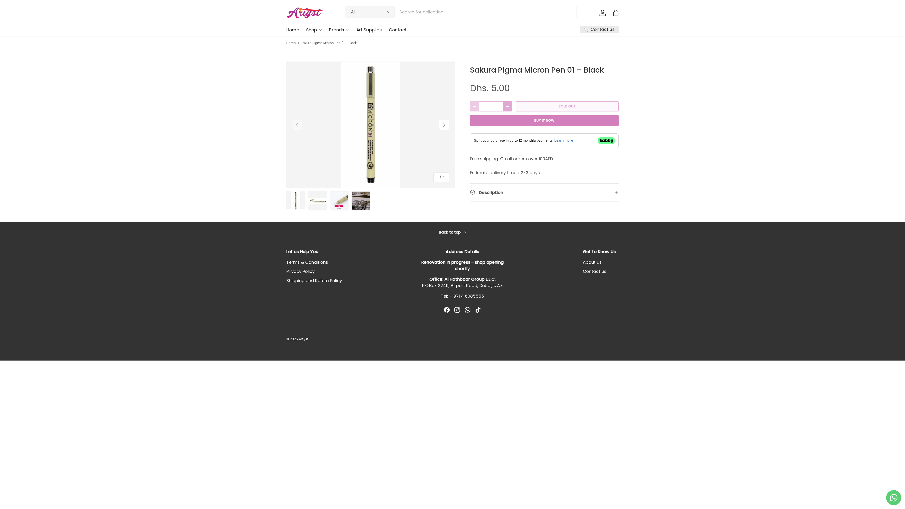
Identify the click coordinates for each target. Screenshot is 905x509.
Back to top (450, 232)
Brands (336, 30)
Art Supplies (369, 30)
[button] (616, 13)
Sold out (567, 106)
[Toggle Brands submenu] (347, 30)
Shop (311, 30)
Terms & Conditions (307, 262)
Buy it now (544, 120)
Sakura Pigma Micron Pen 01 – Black (329, 43)
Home (292, 30)
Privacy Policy (300, 271)
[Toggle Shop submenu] (320, 30)
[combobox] (460, 12)
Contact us (594, 271)
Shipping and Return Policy (314, 280)
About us (592, 262)
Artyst (304, 339)
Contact (398, 30)
